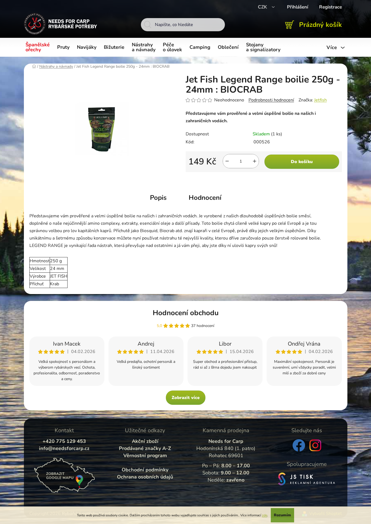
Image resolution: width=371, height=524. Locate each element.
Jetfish (320, 100)
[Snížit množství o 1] (227, 161)
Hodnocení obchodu (186, 313)
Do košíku (302, 162)
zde (264, 515)
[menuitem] (38, 47)
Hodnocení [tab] (205, 197)
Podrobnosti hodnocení (271, 100)
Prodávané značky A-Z (145, 448)
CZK (263, 7)
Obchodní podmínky (145, 469)
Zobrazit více (186, 398)
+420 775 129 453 (64, 441)
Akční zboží (145, 441)
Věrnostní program (145, 455)
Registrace (330, 7)
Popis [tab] (158, 197)
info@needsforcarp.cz (64, 448)
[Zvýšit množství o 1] (254, 161)
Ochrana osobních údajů (145, 477)
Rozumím (282, 515)
